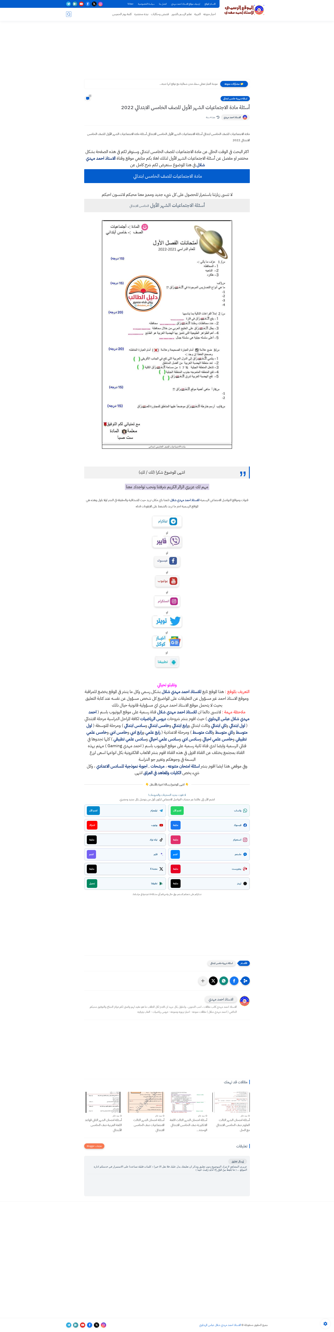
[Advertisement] (167, 52)
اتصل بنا (163, 4)
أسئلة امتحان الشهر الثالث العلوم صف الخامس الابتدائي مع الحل (233, 1124)
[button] (234, 980)
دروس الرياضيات (153, 719)
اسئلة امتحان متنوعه (184, 766)
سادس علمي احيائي (164, 739)
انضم (175, 854)
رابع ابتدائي (180, 725)
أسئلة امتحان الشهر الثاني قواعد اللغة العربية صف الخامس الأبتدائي (103, 1124)
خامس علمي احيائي (217, 739)
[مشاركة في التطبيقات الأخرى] (202, 980)
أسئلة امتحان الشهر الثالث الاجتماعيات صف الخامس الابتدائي (148, 1124)
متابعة (175, 825)
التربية (197, 14)
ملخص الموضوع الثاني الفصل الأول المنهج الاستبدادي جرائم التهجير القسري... (179, 84)
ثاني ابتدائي (218, 725)
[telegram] (68, 4)
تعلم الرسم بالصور (182, 14)
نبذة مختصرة (141, 14)
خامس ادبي (118, 732)
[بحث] (68, 14)
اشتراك (92, 825)
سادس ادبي (191, 739)
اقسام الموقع (210, 4)
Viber (130, 4)
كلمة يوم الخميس (122, 14)
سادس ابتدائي (134, 725)
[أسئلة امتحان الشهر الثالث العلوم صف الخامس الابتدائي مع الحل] (231, 1102)
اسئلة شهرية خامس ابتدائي (235, 98)
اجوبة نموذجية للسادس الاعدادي (121, 766)
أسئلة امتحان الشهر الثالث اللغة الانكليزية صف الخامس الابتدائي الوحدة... (188, 1124)
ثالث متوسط (202, 732)
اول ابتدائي (237, 725)
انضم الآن (177, 810)
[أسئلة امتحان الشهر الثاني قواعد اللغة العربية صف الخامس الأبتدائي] (103, 1102)
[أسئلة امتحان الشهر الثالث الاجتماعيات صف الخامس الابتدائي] (146, 1102)
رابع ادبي (136, 732)
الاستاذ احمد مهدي (232, 117)
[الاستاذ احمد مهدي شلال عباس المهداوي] (244, 10)
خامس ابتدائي (158, 725)
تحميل (92, 883)
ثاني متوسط (224, 732)
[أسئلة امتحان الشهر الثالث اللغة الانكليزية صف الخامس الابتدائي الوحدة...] (188, 1102)
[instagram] (100, 4)
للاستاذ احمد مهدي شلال (185, 500)
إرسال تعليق (238, 1161)
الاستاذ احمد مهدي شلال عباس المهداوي (220, 1325)
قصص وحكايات (160, 14)
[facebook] (87, 4)
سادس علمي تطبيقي (129, 739)
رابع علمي (152, 732)
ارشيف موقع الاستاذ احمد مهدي (185, 4)
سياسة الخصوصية (146, 4)
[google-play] (75, 4)
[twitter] (94, 4)
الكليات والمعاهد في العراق (162, 773)
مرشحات (158, 766)
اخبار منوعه (209, 14)
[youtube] (81, 4)
